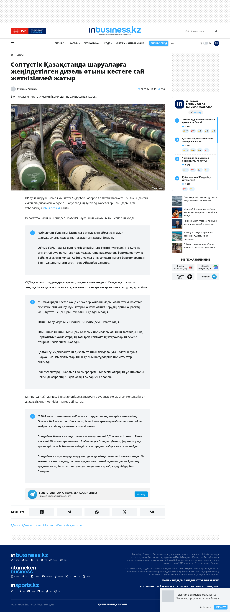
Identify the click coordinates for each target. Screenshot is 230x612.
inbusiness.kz (51, 208)
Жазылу (221, 607)
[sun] (201, 43)
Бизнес (59, 43)
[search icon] (216, 31)
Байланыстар (165, 586)
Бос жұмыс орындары (205, 586)
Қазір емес (205, 607)
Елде (107, 43)
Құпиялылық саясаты (112, 604)
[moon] (210, 43)
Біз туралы (147, 586)
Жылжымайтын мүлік (130, 43)
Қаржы (73, 43)
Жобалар (182, 586)
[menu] (12, 43)
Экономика (91, 43)
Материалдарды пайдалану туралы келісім (190, 580)
